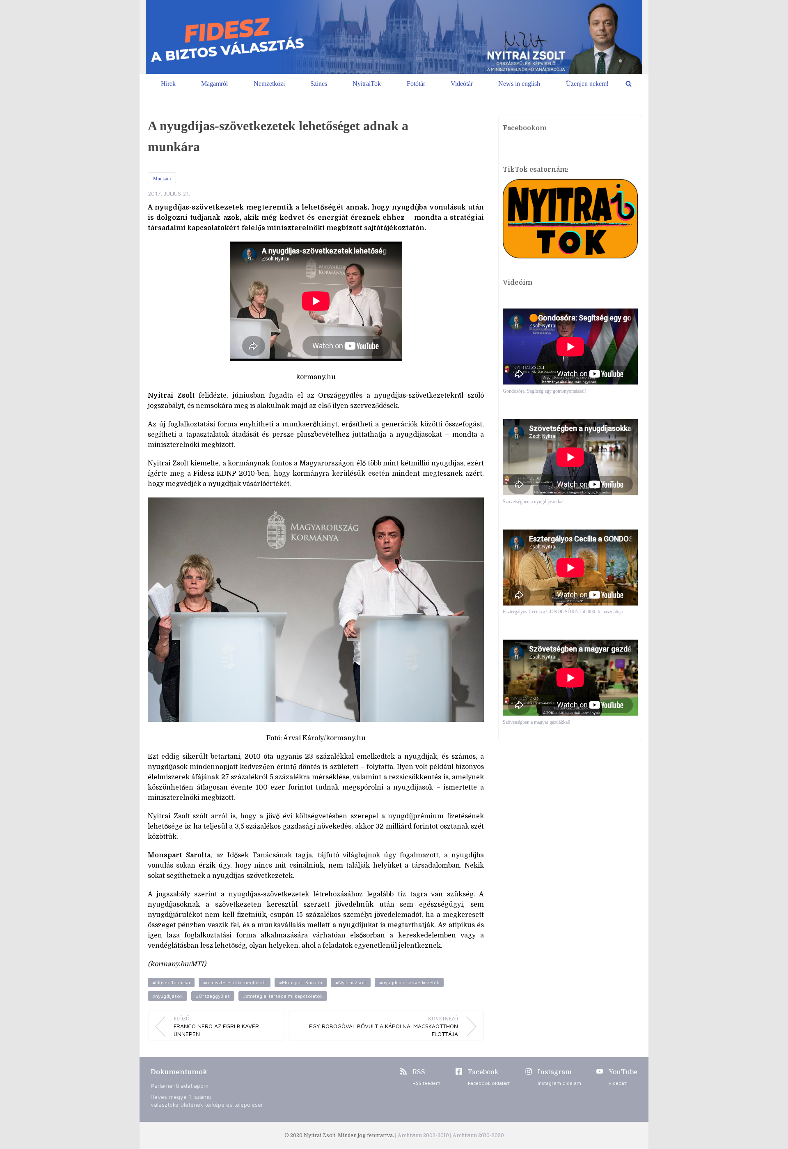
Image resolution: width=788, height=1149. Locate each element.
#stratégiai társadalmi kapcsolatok (283, 996)
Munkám (162, 179)
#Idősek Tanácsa (171, 982)
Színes (318, 83)
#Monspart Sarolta (300, 982)
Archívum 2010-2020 (478, 1135)
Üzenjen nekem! (587, 83)
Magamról (214, 83)
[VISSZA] (628, 84)
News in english (519, 83)
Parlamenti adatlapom (179, 1085)
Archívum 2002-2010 (424, 1135)
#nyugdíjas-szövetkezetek (409, 982)
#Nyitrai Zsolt (350, 982)
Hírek (168, 83)
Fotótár (416, 83)
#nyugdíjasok (167, 996)
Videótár (462, 83)
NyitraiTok (367, 83)
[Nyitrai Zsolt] (394, 37)
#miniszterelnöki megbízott (234, 982)
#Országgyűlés (213, 996)
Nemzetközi (269, 83)
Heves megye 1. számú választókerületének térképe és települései (206, 1100)
